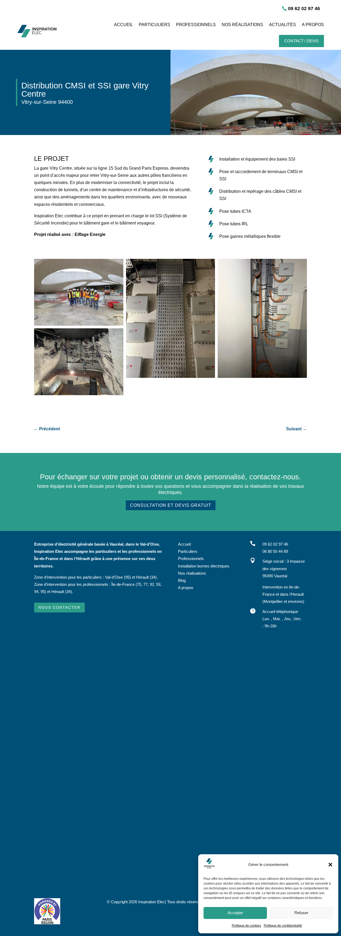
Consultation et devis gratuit (170, 505)
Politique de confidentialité (283, 925)
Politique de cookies (246, 925)
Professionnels (191, 558)
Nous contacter (59, 607)
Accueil (184, 544)
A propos (185, 587)
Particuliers (187, 551)
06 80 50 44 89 (275, 551)
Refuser (301, 912)
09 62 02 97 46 (304, 8)
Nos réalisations (192, 573)
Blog (182, 580)
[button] (330, 864)
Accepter (235, 912)
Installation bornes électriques (203, 566)
